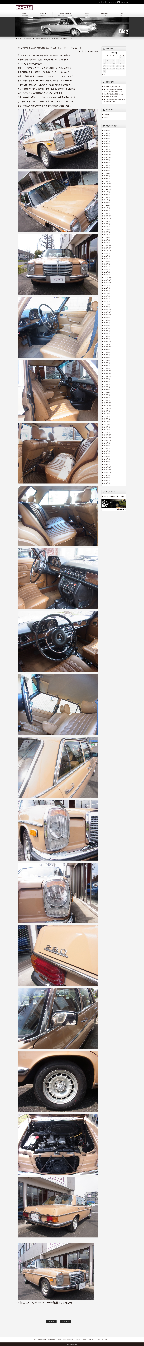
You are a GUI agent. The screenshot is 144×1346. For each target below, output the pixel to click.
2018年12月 (107, 371)
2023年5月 (107, 232)
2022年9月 (107, 253)
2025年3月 (107, 176)
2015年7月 (107, 480)
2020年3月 (107, 333)
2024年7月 (107, 197)
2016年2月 (107, 462)
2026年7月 (107, 133)
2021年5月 (107, 296)
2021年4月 (107, 299)
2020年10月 (107, 315)
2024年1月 (107, 213)
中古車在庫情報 (42, 1340)
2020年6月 (107, 325)
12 (110, 63)
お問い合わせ (92, 1340)
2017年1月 (107, 432)
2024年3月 (107, 208)
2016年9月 (107, 443)
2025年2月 (107, 178)
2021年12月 (107, 277)
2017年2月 (107, 429)
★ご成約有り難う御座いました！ (114, 87)
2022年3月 (107, 269)
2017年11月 (107, 405)
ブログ (22, 38)
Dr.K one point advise (65, 14)
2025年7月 (107, 165)
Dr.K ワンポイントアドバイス (65, 1340)
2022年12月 (107, 245)
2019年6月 (107, 357)
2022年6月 (107, 261)
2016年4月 (107, 456)
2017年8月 (107, 413)
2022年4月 (107, 267)
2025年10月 (107, 157)
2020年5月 (107, 328)
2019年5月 (107, 360)
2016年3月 (107, 459)
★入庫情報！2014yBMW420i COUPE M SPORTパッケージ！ (114, 90)
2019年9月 (107, 349)
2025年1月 (107, 181)
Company (86, 14)
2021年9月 (107, 285)
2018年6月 (107, 387)
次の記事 (65, 1321)
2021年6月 (107, 293)
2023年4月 (107, 234)
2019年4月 (107, 363)
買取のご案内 (51, 1340)
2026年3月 (107, 144)
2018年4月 (107, 392)
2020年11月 (107, 312)
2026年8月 (107, 130)
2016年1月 (107, 464)
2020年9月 (107, 317)
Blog (121, 14)
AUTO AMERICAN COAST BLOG (114, 496)
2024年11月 (107, 186)
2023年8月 (107, 224)
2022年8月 (107, 256)
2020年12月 (107, 309)
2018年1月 (107, 400)
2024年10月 (107, 189)
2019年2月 (107, 368)
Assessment (43, 14)
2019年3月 (107, 365)
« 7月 (104, 74)
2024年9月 (107, 192)
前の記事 (51, 1321)
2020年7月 (107, 323)
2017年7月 (107, 416)
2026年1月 (107, 149)
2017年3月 (107, 427)
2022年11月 (107, 248)
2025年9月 (107, 160)
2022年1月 (107, 274)
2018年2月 (107, 397)
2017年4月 (107, 424)
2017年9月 (107, 411)
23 (124, 66)
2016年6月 (107, 451)
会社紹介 (78, 1340)
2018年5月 (107, 389)
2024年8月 (107, 194)
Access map (104, 14)
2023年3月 (107, 237)
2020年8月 (107, 320)
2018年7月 (107, 384)
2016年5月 (107, 454)
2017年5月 (107, 421)
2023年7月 (107, 226)
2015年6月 (107, 483)
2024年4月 (107, 205)
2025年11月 (107, 154)
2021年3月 (107, 301)
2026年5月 (107, 138)
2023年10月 (107, 218)
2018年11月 (107, 373)
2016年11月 (107, 438)
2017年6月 (107, 419)
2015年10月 (107, 472)
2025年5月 (107, 170)
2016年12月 (107, 435)
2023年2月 (107, 240)
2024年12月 (107, 184)
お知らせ (28, 38)
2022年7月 (107, 258)
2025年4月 (107, 173)
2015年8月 (107, 478)
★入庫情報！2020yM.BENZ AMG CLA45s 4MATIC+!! (114, 100)
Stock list (24, 14)
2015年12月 (107, 467)
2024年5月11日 (94, 51)
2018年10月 (107, 376)
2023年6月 (107, 229)
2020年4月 (107, 331)
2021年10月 (107, 283)
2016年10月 (107, 440)
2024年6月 (107, 200)
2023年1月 (107, 242)
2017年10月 (107, 408)
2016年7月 (107, 448)
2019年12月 (107, 341)
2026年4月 (107, 141)
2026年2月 (107, 146)
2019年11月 (107, 344)
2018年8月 (107, 381)
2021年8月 (107, 288)
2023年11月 (107, 216)
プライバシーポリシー (104, 1340)
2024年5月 (107, 202)
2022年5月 (107, 264)
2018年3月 (107, 395)
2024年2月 (107, 210)
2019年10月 (107, 347)
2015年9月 (107, 475)
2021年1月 (107, 307)
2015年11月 (107, 470)
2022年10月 (107, 250)
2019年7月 (107, 355)
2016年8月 (107, 445)
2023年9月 (107, 221)
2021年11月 (107, 280)
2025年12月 (107, 152)
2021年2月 (107, 304)
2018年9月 (107, 379)
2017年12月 (107, 403)
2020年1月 (107, 339)
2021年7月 (107, 291)
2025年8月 (107, 162)
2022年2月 (107, 272)
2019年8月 (107, 352)
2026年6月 (107, 136)
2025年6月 (107, 168)
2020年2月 (107, 336)
